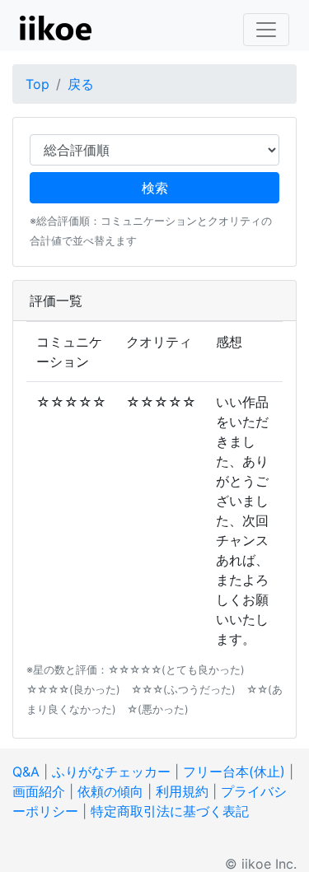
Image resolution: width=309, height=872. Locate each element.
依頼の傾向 (110, 791)
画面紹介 (38, 791)
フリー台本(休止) (234, 771)
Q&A (26, 771)
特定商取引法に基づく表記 (170, 811)
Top (37, 84)
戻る (81, 84)
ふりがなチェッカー (111, 771)
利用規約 (182, 791)
